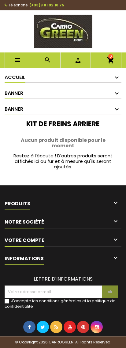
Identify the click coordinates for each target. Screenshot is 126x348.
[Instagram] (97, 339)
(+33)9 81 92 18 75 (46, 5)
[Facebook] (29, 339)
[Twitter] (43, 339)
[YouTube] (70, 339)
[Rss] (56, 339)
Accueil (15, 77)
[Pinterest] (83, 339)
